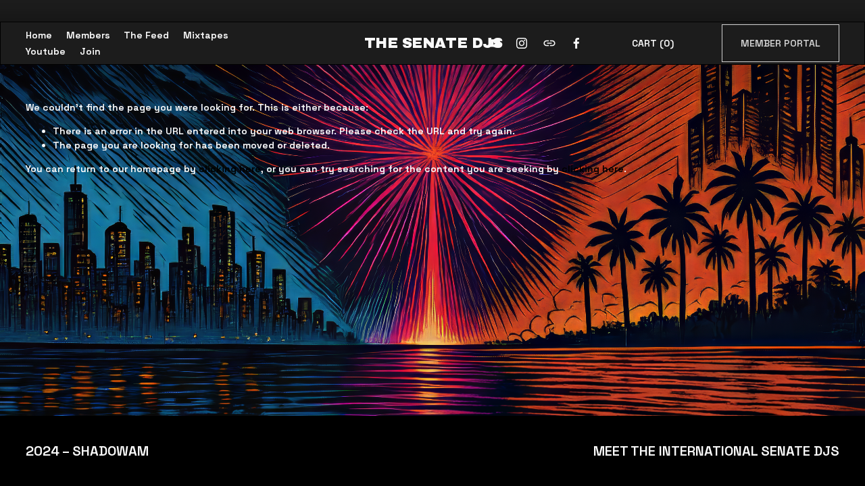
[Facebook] (576, 43)
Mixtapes (205, 35)
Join (90, 51)
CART (653, 43)
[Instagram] (521, 43)
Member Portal (780, 43)
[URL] (549, 43)
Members (88, 35)
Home (39, 35)
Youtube (46, 51)
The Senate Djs (433, 43)
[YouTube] (494, 43)
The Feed (146, 35)
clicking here (230, 169)
